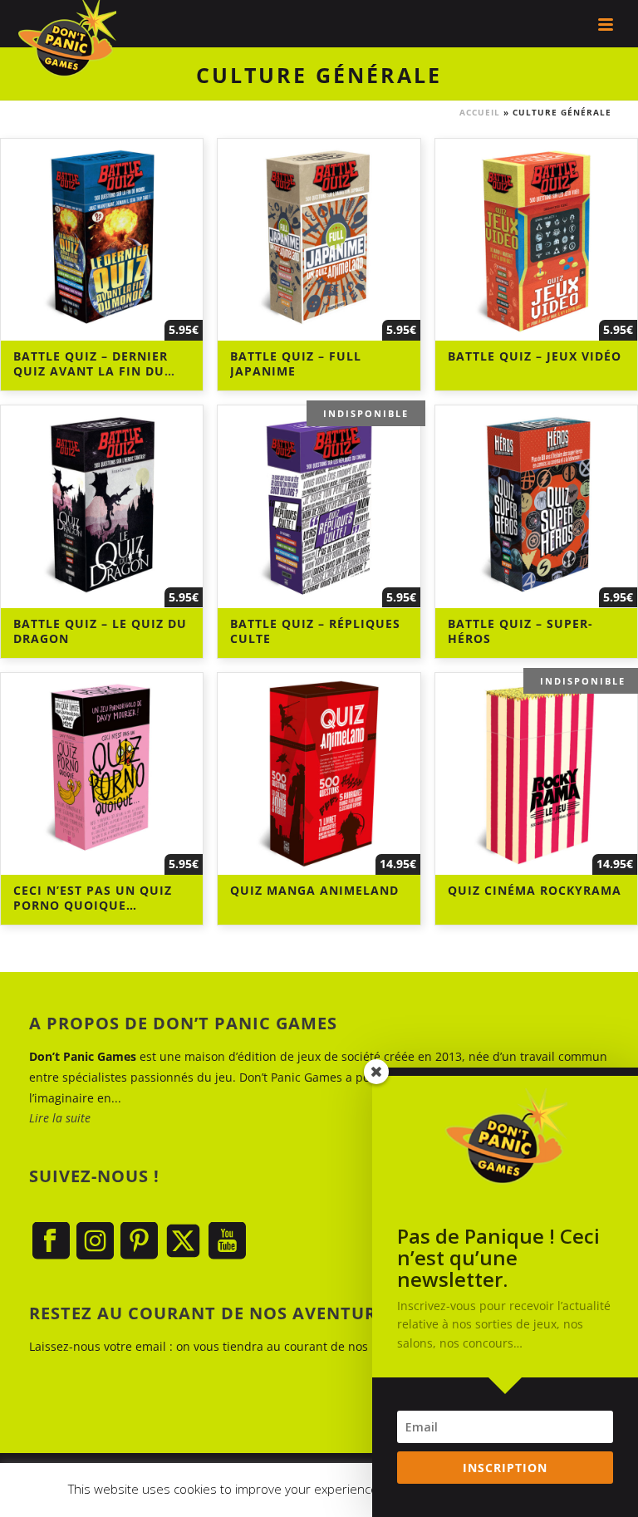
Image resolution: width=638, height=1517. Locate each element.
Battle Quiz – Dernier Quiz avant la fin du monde (90, 371)
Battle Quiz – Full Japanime (295, 363)
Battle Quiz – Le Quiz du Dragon (100, 631)
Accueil (479, 112)
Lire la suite (60, 1118)
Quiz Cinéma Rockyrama (534, 890)
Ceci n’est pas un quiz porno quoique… (92, 897)
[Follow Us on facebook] (51, 1241)
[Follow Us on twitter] (183, 1241)
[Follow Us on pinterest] (139, 1241)
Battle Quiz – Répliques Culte (315, 631)
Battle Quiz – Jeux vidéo (534, 356)
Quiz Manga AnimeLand (314, 890)
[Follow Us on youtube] (227, 1241)
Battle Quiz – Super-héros (520, 631)
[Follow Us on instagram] (95, 1241)
